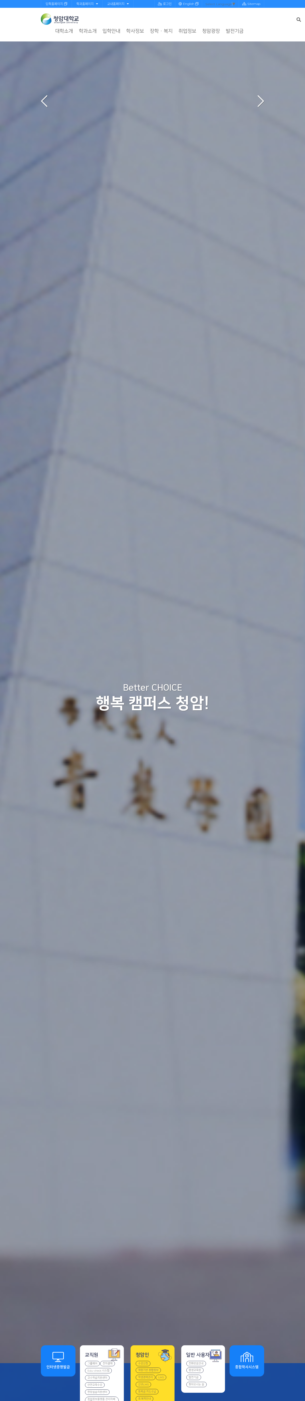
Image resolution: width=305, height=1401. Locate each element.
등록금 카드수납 (147, 1391)
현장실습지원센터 (97, 1392)
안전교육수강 (95, 1385)
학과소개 (88, 31)
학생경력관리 (145, 1377)
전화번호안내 (196, 1363)
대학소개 (64, 31)
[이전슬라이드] (44, 101)
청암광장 (211, 31)
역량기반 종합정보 (148, 1370)
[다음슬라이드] (260, 101)
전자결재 (108, 1363)
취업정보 (187, 31)
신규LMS (143, 1384)
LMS (161, 1377)
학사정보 (135, 31)
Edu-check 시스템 (98, 1370)
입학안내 (111, 31)
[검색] (298, 19)
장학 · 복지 (161, 31)
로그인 (167, 4)
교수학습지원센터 (97, 1377)
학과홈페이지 (85, 4)
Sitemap (254, 4)
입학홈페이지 (54, 4)
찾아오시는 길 (196, 1384)
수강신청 (143, 1363)
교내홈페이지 (116, 4)
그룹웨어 (92, 1363)
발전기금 (235, 31)
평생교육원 (195, 1370)
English (188, 4)
